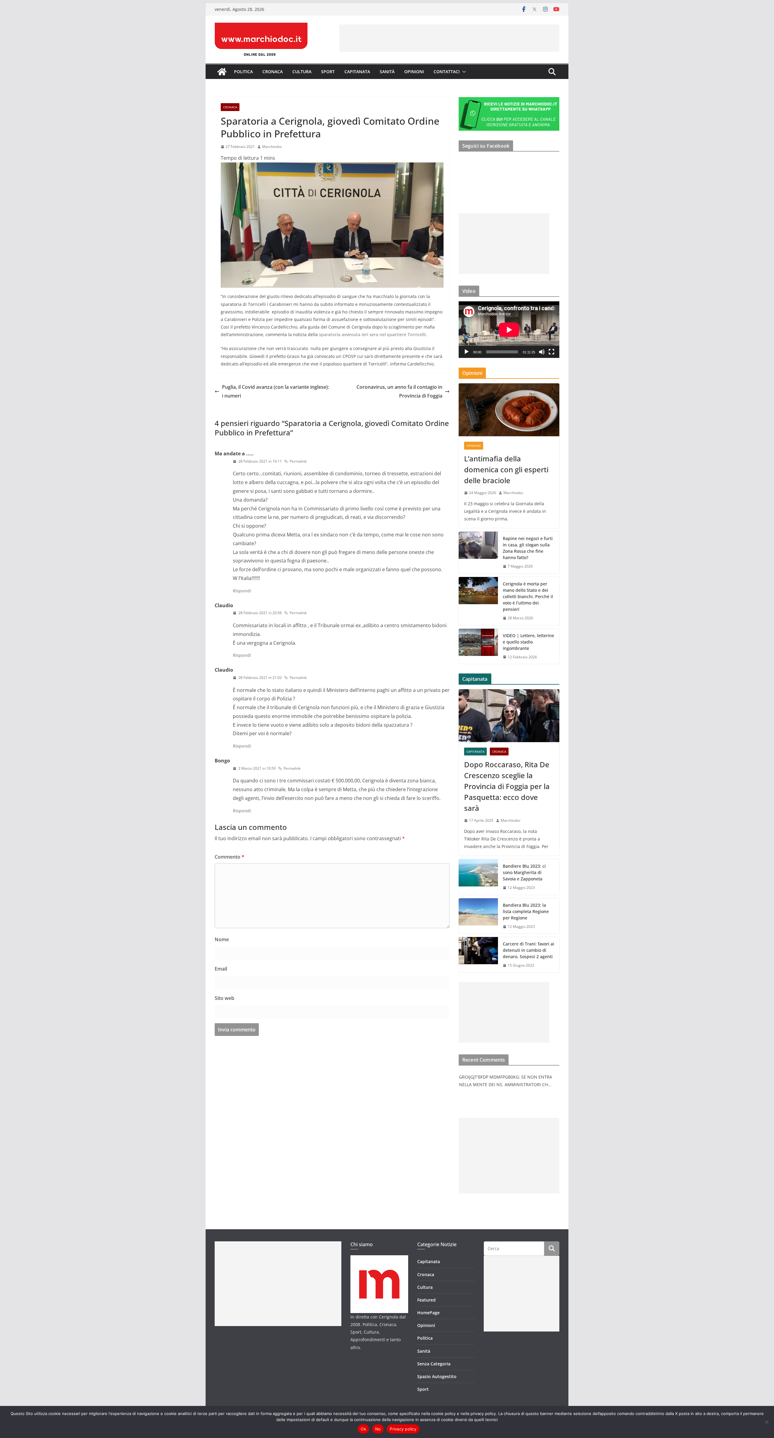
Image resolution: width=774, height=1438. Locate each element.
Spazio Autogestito (437, 1376)
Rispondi (242, 591)
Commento (229, 856)
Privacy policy (403, 1429)
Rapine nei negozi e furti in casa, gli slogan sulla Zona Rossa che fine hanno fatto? (528, 548)
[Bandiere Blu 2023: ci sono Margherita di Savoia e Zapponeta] (478, 877)
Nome (222, 939)
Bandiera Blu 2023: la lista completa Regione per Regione (526, 911)
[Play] (466, 352)
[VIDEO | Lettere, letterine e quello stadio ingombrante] (478, 646)
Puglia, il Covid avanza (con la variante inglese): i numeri (275, 391)
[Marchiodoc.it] (222, 71)
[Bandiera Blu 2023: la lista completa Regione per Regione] (478, 916)
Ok (363, 1429)
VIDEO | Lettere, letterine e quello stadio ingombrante (528, 642)
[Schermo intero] (551, 352)
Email (221, 968)
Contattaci (447, 71)
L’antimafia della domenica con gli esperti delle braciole (506, 469)
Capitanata (357, 71)
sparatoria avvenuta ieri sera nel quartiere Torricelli (372, 334)
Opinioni (414, 71)
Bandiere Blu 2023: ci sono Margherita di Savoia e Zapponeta (524, 872)
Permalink (298, 461)
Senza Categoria (433, 1364)
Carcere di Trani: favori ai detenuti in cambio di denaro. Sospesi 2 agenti (528, 950)
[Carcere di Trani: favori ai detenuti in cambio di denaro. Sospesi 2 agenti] (478, 954)
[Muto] (542, 352)
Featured (426, 1300)
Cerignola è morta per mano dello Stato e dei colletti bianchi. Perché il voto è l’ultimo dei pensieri (528, 596)
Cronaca (272, 71)
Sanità (387, 71)
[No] (766, 1422)
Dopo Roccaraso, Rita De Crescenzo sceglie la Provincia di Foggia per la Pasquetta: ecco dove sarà (507, 786)
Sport (328, 71)
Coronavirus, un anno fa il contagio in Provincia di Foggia (399, 391)
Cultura (301, 71)
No (378, 1429)
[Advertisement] (449, 38)
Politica (243, 71)
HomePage (428, 1312)
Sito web (224, 998)
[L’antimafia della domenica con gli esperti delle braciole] (509, 409)
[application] (509, 329)
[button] (463, 71)
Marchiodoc (272, 146)
